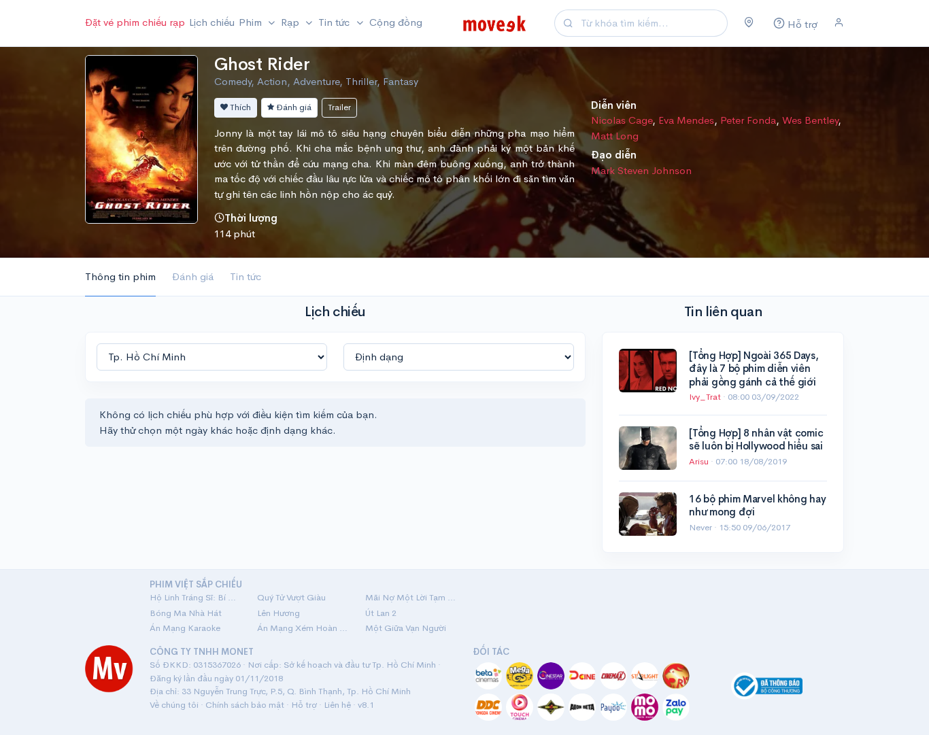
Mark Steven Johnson (641, 170)
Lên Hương (278, 613)
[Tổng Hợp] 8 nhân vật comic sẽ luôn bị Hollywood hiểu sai (756, 439)
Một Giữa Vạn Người (405, 628)
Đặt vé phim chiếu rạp (135, 22)
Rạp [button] (291, 22)
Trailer (339, 107)
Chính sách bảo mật (244, 705)
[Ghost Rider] (141, 137)
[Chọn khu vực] (749, 23)
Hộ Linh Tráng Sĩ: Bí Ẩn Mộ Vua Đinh (195, 597)
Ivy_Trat (706, 397)
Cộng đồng (395, 22)
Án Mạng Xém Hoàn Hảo (302, 628)
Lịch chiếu (212, 22)
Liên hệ (337, 705)
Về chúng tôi (174, 705)
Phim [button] (252, 22)
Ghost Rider (261, 64)
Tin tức (245, 276)
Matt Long (615, 135)
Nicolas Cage (621, 120)
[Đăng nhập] (839, 23)
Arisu (700, 461)
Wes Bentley (810, 120)
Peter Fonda (748, 120)
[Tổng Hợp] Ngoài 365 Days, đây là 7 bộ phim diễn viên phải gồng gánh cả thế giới (753, 368)
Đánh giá (292, 107)
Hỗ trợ (304, 705)
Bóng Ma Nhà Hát (186, 613)
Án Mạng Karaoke (185, 628)
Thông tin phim (120, 276)
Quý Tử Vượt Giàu (291, 597)
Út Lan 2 (380, 613)
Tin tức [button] (335, 22)
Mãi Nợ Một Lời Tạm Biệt (410, 597)
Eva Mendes (686, 120)
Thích (239, 107)
